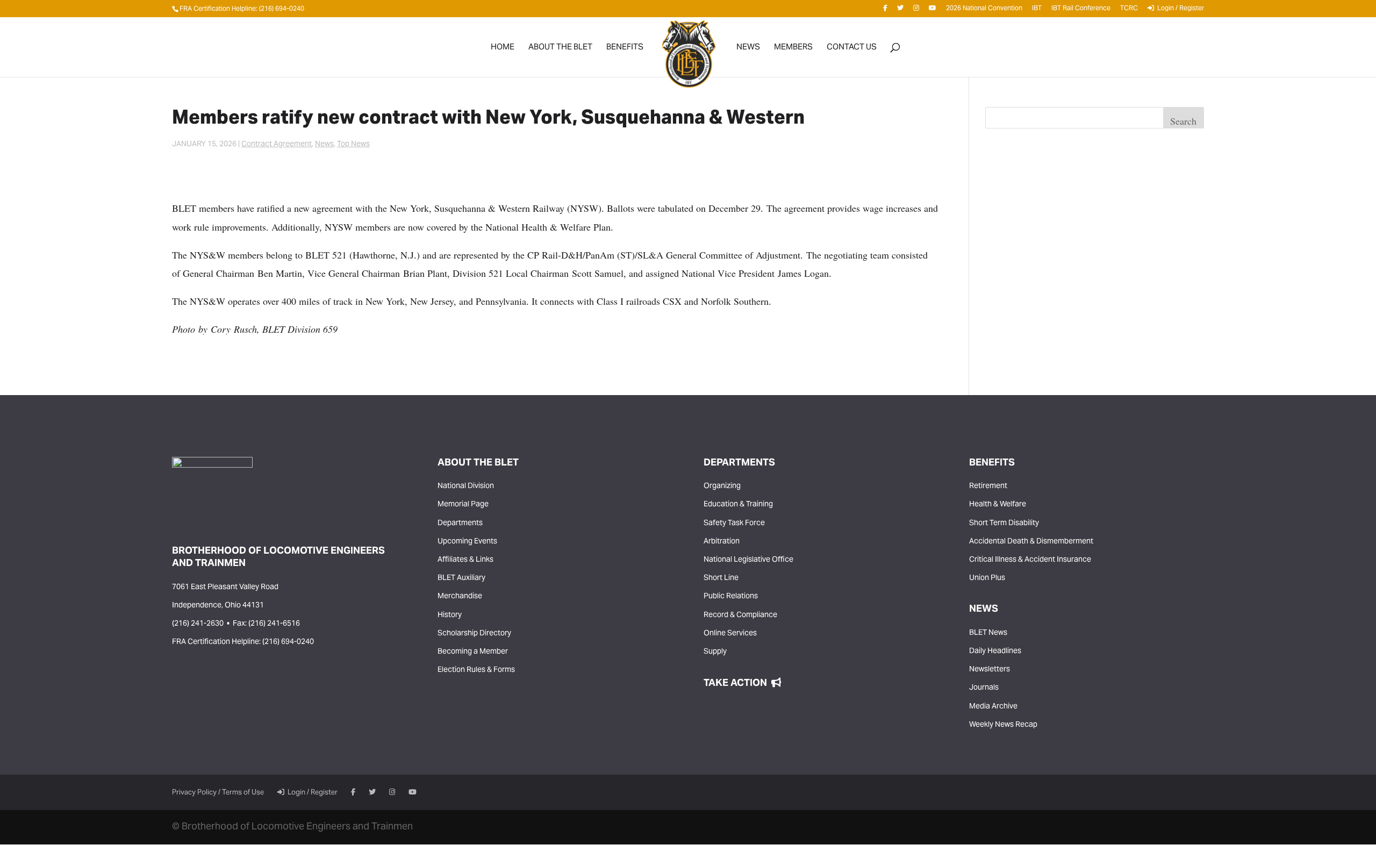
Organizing (722, 486)
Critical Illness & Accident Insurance (1030, 560)
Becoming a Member (473, 652)
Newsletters (989, 670)
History (450, 615)
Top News (353, 145)
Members (793, 50)
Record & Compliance (740, 615)
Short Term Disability (1004, 523)
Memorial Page (463, 505)
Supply (715, 652)
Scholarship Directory (474, 634)
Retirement (988, 486)
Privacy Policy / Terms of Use (218, 792)
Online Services (730, 634)
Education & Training (738, 505)
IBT (1037, 10)
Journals (984, 688)
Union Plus (987, 578)
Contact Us (852, 50)
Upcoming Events (467, 542)
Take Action (737, 683)
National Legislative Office (748, 560)
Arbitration (722, 542)
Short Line (721, 578)
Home (502, 50)
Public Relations (731, 597)
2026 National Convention (984, 10)
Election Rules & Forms (476, 670)
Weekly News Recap (1003, 725)
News (748, 50)
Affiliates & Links (465, 560)
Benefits (624, 50)
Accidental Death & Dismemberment (1031, 542)
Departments (460, 523)
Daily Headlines (995, 651)
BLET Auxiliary (461, 578)
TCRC (1129, 10)
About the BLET (560, 50)
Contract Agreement (276, 145)
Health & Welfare (997, 505)
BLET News (988, 633)
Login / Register (1179, 10)
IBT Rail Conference (1080, 10)
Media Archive (993, 707)
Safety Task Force (734, 523)
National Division (466, 486)
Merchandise (460, 597)
